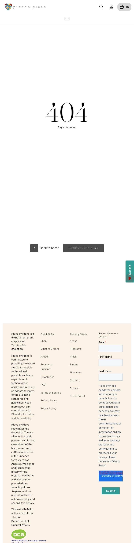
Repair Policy (48, 408)
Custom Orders (49, 348)
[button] (101, 7)
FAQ (43, 384)
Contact (74, 380)
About (73, 340)
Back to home (49, 248)
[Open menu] (67, 19)
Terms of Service (50, 392)
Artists (44, 356)
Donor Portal (77, 396)
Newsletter (47, 376)
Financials (76, 372)
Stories (74, 364)
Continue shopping (83, 248)
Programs (76, 348)
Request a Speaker (46, 366)
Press (73, 356)
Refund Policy (48, 400)
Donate (74, 388)
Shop (43, 340)
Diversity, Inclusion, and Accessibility (23, 416)
